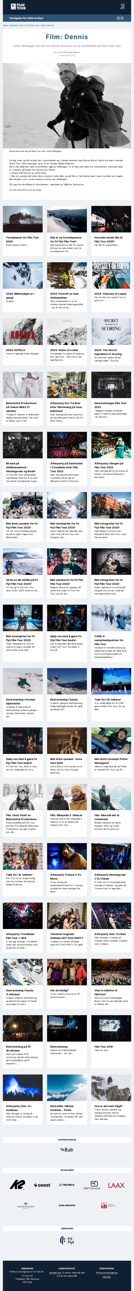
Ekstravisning (59, 1046)
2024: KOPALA (15, 350)
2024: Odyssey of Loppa (110, 293)
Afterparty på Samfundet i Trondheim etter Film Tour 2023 (66, 467)
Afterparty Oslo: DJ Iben (110, 934)
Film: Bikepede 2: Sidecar (66, 815)
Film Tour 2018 (103, 1046)
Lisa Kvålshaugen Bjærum (68, 52)
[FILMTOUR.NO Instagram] (122, 18)
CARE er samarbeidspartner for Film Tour (109, 640)
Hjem (5, 25)
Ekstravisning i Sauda (64, 699)
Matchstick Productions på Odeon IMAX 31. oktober (21, 407)
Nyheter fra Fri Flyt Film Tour (25, 25)
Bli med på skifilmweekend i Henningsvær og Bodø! (20, 467)
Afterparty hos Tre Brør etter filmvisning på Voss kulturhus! (66, 407)
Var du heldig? (59, 990)
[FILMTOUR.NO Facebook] (118, 18)
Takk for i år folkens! (107, 699)
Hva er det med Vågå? (108, 1106)
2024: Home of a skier (64, 350)
